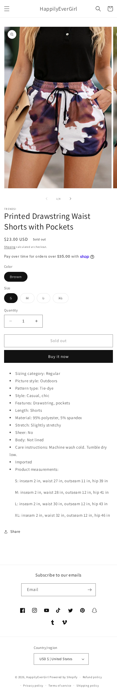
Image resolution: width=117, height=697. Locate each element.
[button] (7, 9)
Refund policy (92, 677)
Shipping (10, 247)
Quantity (11, 310)
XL (64, 299)
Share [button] (15, 531)
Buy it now (58, 356)
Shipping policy (87, 685)
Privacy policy (33, 685)
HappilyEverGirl (37, 677)
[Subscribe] (90, 589)
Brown (18, 278)
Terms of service (59, 685)
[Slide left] (47, 199)
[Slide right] (70, 199)
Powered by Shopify (64, 677)
